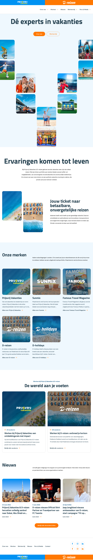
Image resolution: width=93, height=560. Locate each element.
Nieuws (63, 9)
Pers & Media (84, 9)
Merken (53, 9)
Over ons (43, 9)
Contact (47, 546)
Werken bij (71, 9)
